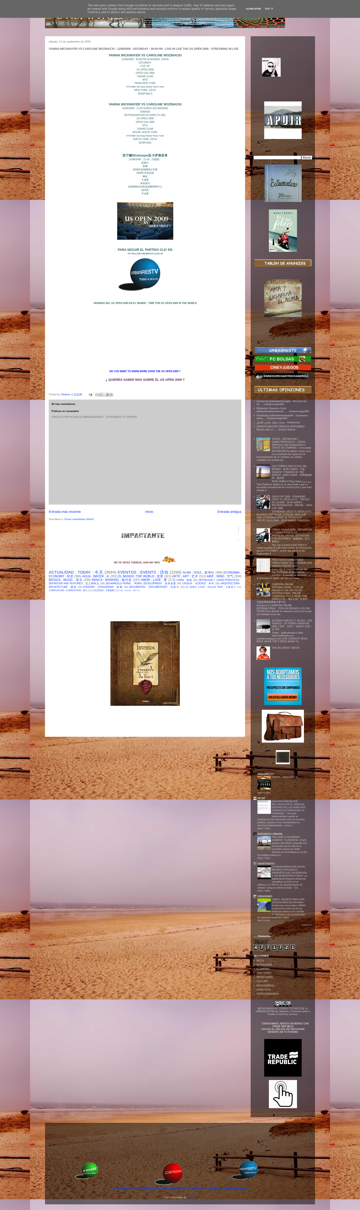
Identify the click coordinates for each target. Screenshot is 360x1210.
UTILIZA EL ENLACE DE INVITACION (283, 1029)
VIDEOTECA (263, 989)
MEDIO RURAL (264, 977)
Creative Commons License (283, 1014)
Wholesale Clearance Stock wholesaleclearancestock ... (271, 410)
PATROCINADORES (267, 993)
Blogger (191, 1197)
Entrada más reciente (65, 512)
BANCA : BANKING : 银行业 (112, 579)
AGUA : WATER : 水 (96, 576)
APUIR (261, 798)
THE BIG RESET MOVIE (286, 647)
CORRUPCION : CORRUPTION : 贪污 (68, 590)
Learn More (253, 8)
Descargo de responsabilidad (164, 1188)
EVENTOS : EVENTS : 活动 (143, 572)
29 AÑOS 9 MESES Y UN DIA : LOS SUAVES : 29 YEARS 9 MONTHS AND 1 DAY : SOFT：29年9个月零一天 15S (292, 625)
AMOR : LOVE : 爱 (154, 579)
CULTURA (262, 981)
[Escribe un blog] (101, 395)
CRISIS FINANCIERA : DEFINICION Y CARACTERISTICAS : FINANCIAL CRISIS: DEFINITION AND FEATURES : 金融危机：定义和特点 (292, 535)
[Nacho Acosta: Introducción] (283, 73)
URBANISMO (263, 973)
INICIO (260, 960)
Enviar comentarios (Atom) (79, 519)
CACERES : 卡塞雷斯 (103, 590)
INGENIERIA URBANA (270, 834)
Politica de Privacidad (205, 1188)
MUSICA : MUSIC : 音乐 (66, 579)
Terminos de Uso (127, 1188)
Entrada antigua (229, 512)
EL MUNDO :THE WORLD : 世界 (140, 576)
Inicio (149, 512)
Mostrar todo (306, 925)
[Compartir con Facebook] (108, 395)
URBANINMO (264, 896)
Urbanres (284, 1011)
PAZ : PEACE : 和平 (128, 591)
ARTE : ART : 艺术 (185, 576)
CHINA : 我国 (184, 580)
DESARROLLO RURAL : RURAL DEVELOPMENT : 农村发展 (141, 583)
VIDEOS (276, 777)
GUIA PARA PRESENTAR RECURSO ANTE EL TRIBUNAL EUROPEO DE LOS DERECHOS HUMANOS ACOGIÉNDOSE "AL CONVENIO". (288, 807)
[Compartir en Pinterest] (111, 395)
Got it (269, 8)
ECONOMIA (263, 968)
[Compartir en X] (104, 395)
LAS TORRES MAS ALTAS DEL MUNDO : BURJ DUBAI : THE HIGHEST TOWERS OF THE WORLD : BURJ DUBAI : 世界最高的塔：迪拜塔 (292, 472)
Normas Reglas (235, 1188)
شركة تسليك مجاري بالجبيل (270, 422)
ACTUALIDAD (264, 964)
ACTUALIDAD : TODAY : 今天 (76, 572)
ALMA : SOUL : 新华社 (198, 572)
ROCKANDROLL (265, 985)
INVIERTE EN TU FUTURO (283, 1032)
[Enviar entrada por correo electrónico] (90, 394)
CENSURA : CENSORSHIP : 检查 (102, 587)
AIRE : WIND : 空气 (220, 576)
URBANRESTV (265, 774)
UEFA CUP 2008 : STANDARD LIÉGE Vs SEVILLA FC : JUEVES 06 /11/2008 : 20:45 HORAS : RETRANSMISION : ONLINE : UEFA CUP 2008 (292, 502)
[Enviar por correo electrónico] (97, 395)
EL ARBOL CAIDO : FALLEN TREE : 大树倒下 (211, 587)
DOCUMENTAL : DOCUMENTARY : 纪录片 (154, 587)
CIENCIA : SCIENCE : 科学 (198, 583)
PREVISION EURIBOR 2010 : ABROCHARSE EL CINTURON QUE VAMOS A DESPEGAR (292, 563)
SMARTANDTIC (266, 863)
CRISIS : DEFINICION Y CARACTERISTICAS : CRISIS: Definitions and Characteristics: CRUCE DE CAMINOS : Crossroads (291, 443)
